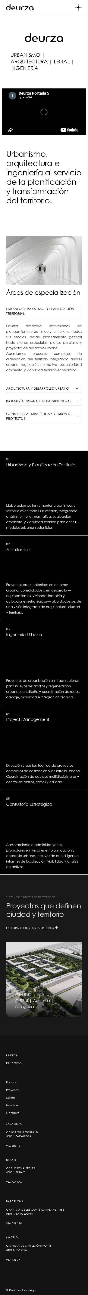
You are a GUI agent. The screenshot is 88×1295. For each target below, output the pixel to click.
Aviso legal (28, 1290)
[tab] (44, 311)
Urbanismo (23, 994)
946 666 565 (14, 1182)
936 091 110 (14, 1223)
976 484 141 (14, 1146)
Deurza (14, 1290)
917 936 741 (14, 1259)
